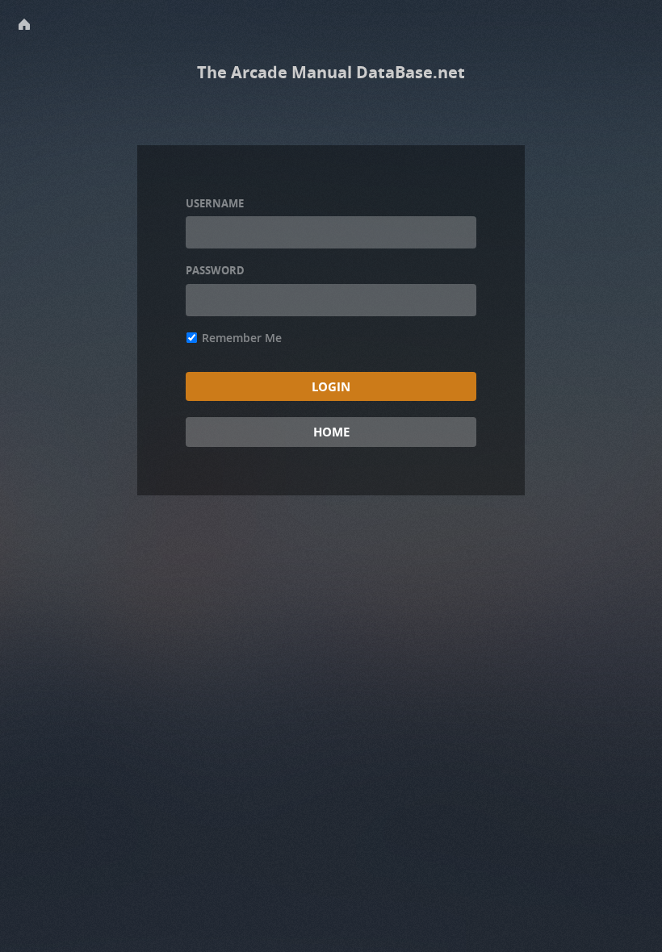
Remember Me (242, 337)
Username (215, 203)
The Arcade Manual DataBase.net (331, 72)
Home (331, 432)
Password (215, 270)
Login (331, 386)
